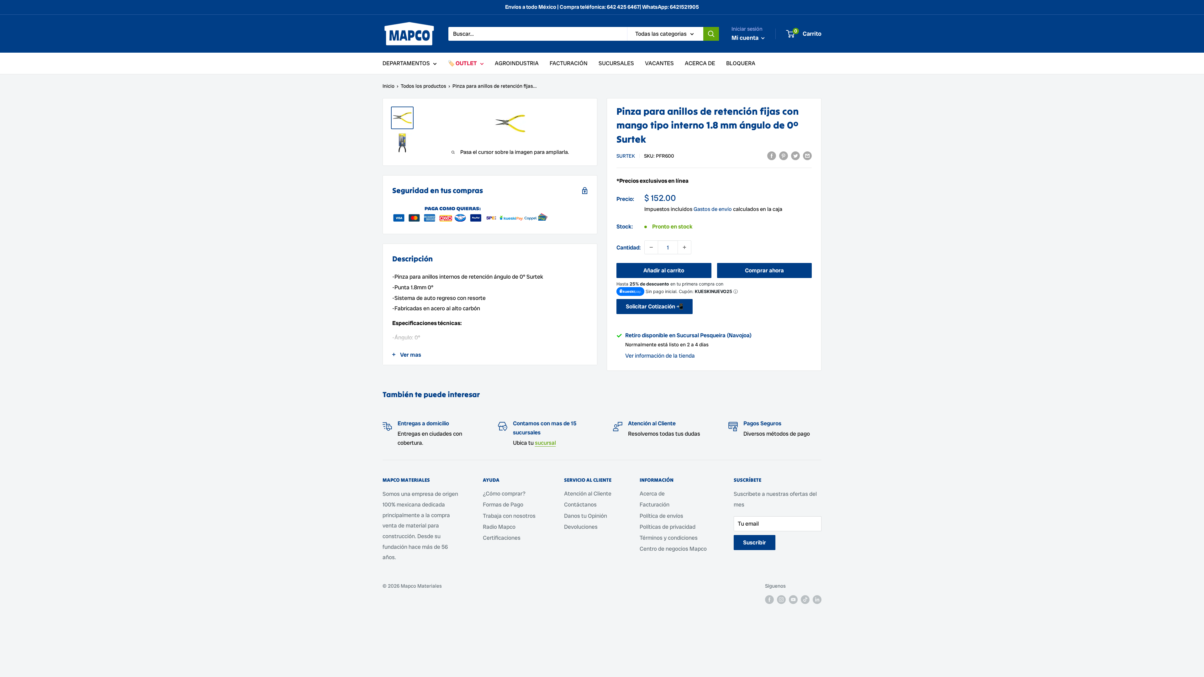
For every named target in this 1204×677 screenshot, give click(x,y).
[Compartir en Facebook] (771, 155)
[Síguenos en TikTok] (805, 599)
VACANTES (659, 63)
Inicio (388, 86)
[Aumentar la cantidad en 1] (684, 247)
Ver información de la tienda (660, 355)
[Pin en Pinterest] (783, 155)
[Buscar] (711, 34)
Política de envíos (661, 515)
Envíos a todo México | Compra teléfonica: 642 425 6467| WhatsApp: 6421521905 (602, 6)
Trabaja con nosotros (509, 515)
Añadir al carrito (663, 270)
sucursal (545, 442)
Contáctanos (580, 504)
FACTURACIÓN (569, 63)
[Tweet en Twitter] (795, 155)
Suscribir (754, 542)
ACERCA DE (700, 63)
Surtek (625, 156)
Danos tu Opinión (585, 515)
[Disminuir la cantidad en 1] (651, 247)
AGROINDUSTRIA (517, 63)
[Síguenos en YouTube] (793, 599)
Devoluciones (581, 526)
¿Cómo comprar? (504, 493)
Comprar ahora (764, 270)
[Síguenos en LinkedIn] (817, 599)
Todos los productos (423, 86)
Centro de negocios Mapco (673, 548)
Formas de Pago (503, 504)
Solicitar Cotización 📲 (654, 306)
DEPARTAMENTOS (406, 63)
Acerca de (652, 493)
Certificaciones (501, 537)
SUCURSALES (616, 63)
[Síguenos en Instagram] (781, 599)
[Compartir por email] (807, 155)
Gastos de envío (713, 209)
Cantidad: (628, 247)
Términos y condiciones (669, 537)
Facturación (654, 504)
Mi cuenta (745, 38)
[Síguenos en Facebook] (769, 599)
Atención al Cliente (587, 493)
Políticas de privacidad (667, 526)
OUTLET (466, 63)
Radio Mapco (499, 526)
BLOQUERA (740, 63)
